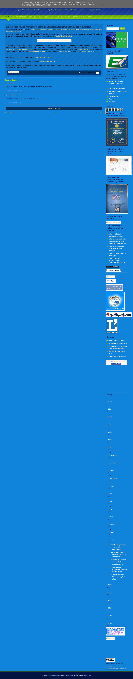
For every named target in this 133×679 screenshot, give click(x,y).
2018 (110, 417)
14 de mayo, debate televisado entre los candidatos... (118, 554)
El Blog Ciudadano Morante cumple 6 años (118, 577)
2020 (110, 401)
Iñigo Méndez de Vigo (52, 29)
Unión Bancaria (82, 29)
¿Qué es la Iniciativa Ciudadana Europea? (116, 235)
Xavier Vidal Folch (17, 31)
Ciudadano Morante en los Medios (118, 92)
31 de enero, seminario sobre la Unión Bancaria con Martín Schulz (48, 26)
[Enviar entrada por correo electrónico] (97, 72)
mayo (111, 509)
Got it (109, 4)
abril (111, 517)
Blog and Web (87, 675)
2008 (110, 623)
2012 (110, 592)
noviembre (113, 463)
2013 (110, 585)
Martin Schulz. (67, 29)
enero (112, 540)
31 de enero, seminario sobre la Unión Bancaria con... (119, 562)
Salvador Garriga (75, 29)
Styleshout (70, 675)
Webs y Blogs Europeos (117, 341)
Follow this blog (116, 363)
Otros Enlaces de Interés (117, 356)
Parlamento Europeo (13, 49)
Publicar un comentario (54, 108)
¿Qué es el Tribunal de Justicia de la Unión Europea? (116, 248)
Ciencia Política (36, 17)
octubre (112, 470)
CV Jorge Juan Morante (117, 88)
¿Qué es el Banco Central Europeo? (117, 254)
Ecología (49, 17)
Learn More (102, 4)
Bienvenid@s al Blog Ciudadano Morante (116, 83)
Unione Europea (9, 31)
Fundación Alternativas (43, 29)
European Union (33, 29)
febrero (112, 532)
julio (111, 494)
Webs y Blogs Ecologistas (118, 343)
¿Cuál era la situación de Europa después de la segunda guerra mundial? (117, 241)
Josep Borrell (61, 29)
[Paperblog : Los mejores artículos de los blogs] (111, 282)
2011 (109, 600)
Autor (89, 17)
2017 (110, 424)
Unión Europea (19, 17)
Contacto (112, 102)
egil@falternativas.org (47, 61)
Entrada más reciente (10, 112)
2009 (110, 615)
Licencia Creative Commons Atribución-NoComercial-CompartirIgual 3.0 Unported (116, 666)
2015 (110, 440)
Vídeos (111, 99)
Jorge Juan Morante (10, 95)
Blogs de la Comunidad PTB (117, 352)
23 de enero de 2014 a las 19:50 (13, 102)
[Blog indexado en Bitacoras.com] (110, 277)
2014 (110, 447)
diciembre (113, 455)
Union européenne (97, 29)
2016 (110, 432)
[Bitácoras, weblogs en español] (110, 638)
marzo (112, 524)
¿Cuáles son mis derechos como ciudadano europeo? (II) (117, 260)
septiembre (113, 478)
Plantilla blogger (78, 675)
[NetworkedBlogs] (116, 361)
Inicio (8, 17)
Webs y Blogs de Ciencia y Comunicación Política (118, 347)
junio (111, 501)
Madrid (59, 17)
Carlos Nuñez (8, 83)
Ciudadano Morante (56, 675)
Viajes (67, 17)
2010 (110, 608)
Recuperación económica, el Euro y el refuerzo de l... (119, 569)
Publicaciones (114, 96)
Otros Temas (78, 17)
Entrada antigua (99, 112)
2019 (110, 409)
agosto (112, 486)
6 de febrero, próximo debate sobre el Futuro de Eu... (118, 547)
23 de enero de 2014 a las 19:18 (13, 90)
